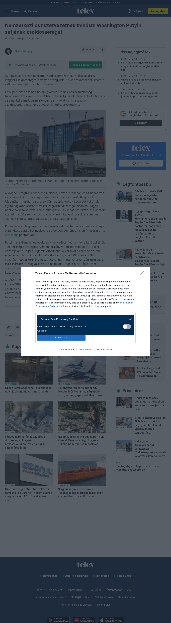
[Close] (143, 274)
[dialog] (85, 311)
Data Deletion (66, 349)
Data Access (85, 349)
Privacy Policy (104, 349)
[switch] (127, 326)
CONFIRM (61, 337)
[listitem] (84, 319)
